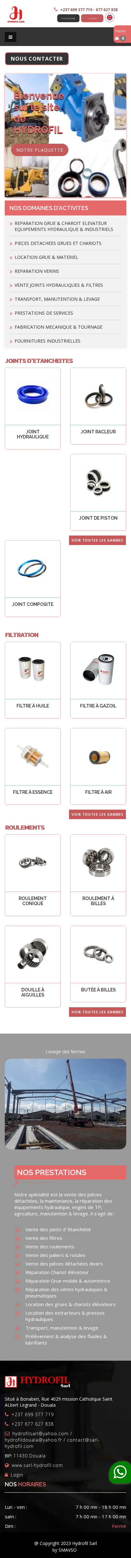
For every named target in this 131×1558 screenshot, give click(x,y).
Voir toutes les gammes (97, 540)
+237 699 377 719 (32, 1414)
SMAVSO (68, 1550)
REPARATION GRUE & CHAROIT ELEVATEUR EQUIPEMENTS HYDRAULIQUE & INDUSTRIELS (64, 226)
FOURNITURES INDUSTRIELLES (47, 341)
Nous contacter (37, 58)
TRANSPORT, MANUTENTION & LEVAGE (57, 299)
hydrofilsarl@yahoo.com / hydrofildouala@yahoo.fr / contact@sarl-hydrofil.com (52, 1439)
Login (92, 18)
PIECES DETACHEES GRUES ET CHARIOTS (58, 243)
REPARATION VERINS (37, 271)
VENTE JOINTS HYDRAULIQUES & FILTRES (59, 285)
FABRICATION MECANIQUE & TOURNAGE (58, 327)
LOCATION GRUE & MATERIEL (46, 257)
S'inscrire (68, 18)
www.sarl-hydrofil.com (37, 1465)
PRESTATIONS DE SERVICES (44, 313)
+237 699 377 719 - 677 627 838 (89, 9)
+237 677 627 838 (32, 1424)
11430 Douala (29, 1456)
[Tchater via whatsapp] (120, 1472)
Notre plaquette (39, 150)
